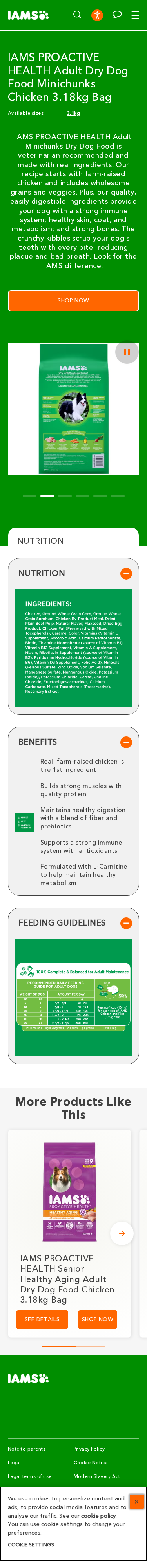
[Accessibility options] (97, 15)
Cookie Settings (31, 1545)
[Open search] (77, 14)
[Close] (137, 1502)
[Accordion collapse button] (126, 574)
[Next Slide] (122, 1233)
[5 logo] (28, 1378)
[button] (139, 15)
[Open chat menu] (117, 14)
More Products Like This (73, 1109)
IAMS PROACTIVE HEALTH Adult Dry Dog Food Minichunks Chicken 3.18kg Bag (68, 77)
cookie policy (98, 1516)
